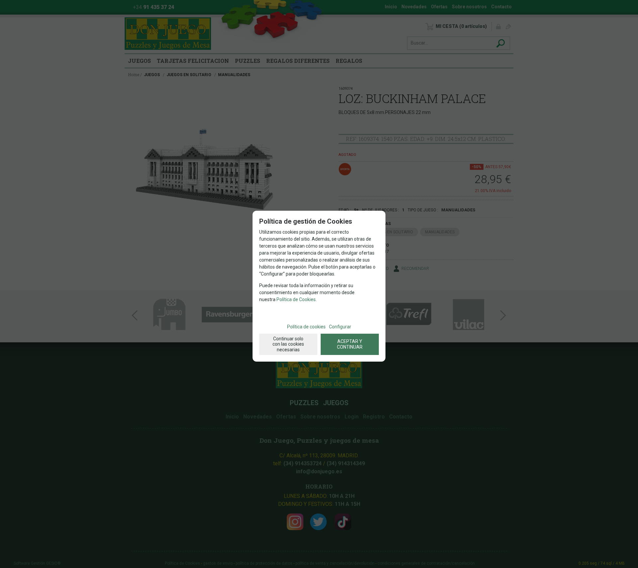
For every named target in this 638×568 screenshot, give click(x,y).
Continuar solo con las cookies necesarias (288, 344)
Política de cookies (306, 326)
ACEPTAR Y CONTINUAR (350, 344)
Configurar (340, 326)
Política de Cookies (296, 299)
